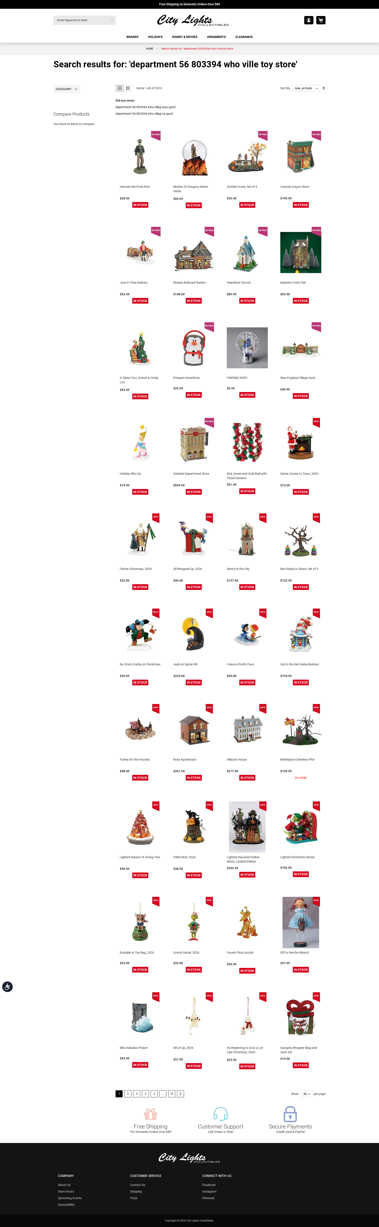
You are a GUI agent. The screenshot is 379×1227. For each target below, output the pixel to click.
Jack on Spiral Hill (185, 664)
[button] (308, 20)
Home (149, 48)
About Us (64, 1185)
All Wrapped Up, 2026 (187, 569)
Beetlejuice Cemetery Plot (297, 759)
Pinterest (208, 1198)
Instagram (209, 1191)
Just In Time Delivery (134, 282)
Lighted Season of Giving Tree (140, 857)
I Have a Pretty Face (240, 664)
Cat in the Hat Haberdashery (299, 664)
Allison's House (237, 759)
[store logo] (193, 20)
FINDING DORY (237, 378)
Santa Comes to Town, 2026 (299, 473)
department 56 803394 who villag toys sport (146, 107)
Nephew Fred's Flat (293, 282)
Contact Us (137, 1185)
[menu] (189, 37)
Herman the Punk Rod (135, 186)
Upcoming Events (70, 1198)
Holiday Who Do (130, 473)
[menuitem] (133, 37)
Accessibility (66, 1204)
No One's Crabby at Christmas (140, 664)
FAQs (133, 1198)
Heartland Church (239, 282)
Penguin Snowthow (186, 378)
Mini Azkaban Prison (134, 1048)
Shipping (136, 1191)
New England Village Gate (297, 378)
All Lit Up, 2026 (183, 1048)
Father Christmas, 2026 (136, 569)
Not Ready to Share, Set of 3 (299, 569)
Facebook (209, 1185)
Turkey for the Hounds (135, 759)
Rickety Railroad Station (189, 282)
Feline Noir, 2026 (184, 857)
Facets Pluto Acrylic (240, 952)
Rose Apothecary (185, 759)
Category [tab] (64, 89)
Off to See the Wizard (294, 952)
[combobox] (85, 20)
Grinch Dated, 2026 (186, 952)
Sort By (285, 88)
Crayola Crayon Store (294, 186)
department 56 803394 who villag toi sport (144, 113)
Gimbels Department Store (191, 473)
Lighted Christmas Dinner (297, 857)
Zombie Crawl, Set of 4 (242, 186)
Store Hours (66, 1191)
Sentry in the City (238, 569)
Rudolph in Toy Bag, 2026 (137, 952)
